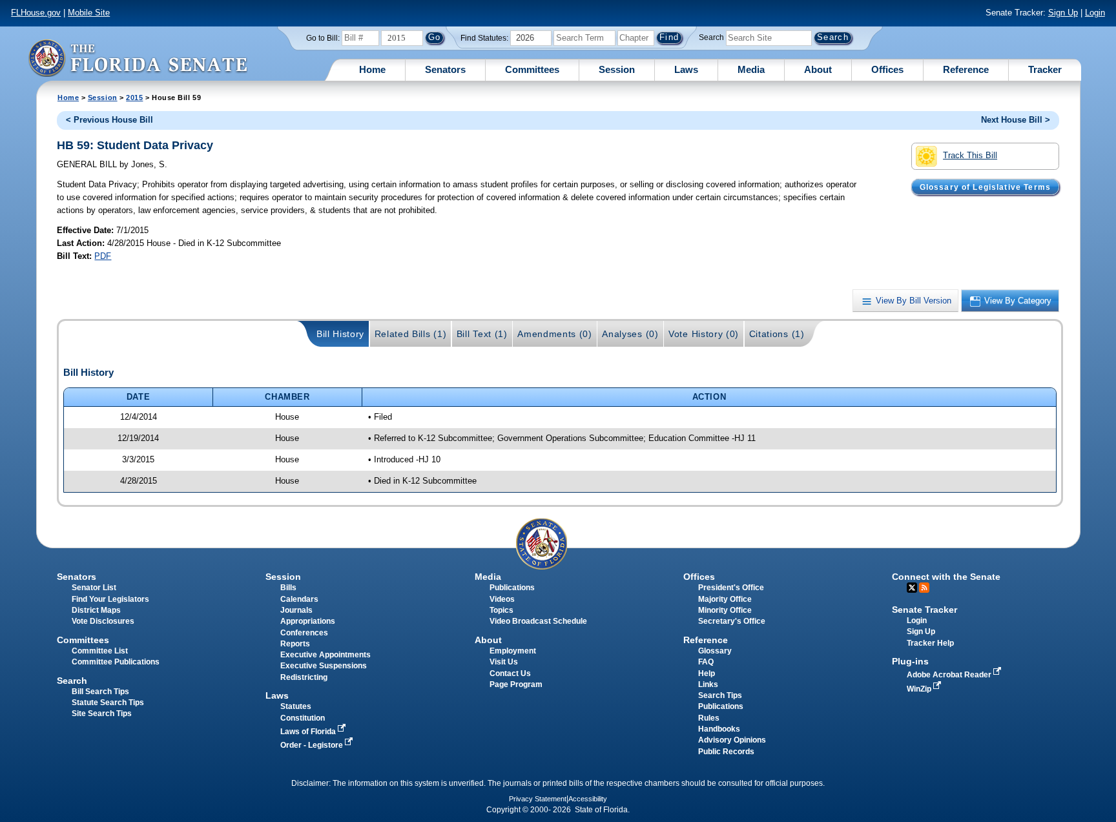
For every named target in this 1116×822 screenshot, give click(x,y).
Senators (445, 69)
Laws (686, 69)
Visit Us (504, 662)
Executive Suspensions (323, 666)
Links (708, 684)
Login (1095, 12)
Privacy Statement (537, 799)
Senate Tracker (924, 609)
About (818, 69)
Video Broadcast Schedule (538, 621)
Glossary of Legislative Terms (985, 186)
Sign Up (1063, 12)
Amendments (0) (554, 334)
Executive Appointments (325, 655)
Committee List (100, 651)
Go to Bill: (323, 38)
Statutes (295, 706)
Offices (887, 69)
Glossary (715, 651)
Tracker (1045, 69)
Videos (502, 599)
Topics (501, 610)
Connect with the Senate (946, 576)
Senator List (94, 587)
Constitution (302, 718)
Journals (296, 610)
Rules (708, 718)
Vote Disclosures (103, 621)
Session (617, 69)
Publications (512, 587)
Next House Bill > (1015, 120)
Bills (288, 587)
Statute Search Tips (108, 702)
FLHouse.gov (36, 12)
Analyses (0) (630, 334)
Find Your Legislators (110, 599)
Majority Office (725, 599)
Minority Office (725, 610)
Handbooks (719, 729)
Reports (295, 644)
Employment (513, 651)
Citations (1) (777, 334)
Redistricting (303, 677)
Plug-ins (910, 661)
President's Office (731, 587)
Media (751, 69)
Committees (532, 69)
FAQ (706, 662)
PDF (102, 256)
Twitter (912, 587)
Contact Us (510, 673)
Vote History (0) (703, 334)
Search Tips (720, 695)
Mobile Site (89, 12)
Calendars (299, 599)
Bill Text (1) (482, 334)
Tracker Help (930, 643)
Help (706, 673)
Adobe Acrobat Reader (950, 675)
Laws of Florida (309, 731)
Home (372, 69)
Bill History (340, 334)
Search (711, 37)
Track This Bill (970, 155)
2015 (134, 97)
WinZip (920, 689)
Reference (966, 69)
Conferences (304, 633)
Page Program (516, 684)
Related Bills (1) (411, 334)
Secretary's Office (731, 621)
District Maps (96, 610)
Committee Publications (116, 662)
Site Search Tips (102, 713)
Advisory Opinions (732, 740)
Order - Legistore (312, 745)
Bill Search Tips (100, 691)
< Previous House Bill (109, 120)
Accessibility (587, 799)
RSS (924, 587)
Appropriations (307, 621)
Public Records (726, 751)
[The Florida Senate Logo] (137, 58)
